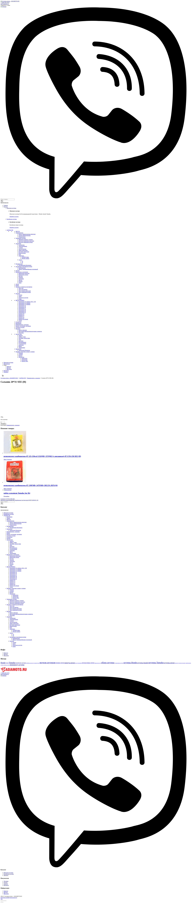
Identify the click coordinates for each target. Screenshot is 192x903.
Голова (20, 295)
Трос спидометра (23, 289)
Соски (20, 320)
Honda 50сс (24, 358)
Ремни (17, 285)
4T (22, 262)
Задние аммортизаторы (24, 235)
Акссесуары (19, 334)
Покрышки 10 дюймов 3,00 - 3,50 (27, 301)
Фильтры (18, 328)
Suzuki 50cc (24, 359)
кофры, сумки (22, 336)
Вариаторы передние (24, 273)
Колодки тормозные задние (26, 242)
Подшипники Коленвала (25, 265)
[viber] (96, 198)
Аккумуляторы (22, 249)
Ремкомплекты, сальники (22, 324)
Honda (3, 663)
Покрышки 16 (22, 307)
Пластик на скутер (23, 297)
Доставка (6, 881)
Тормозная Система (21, 238)
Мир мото (9, 369)
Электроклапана (23, 246)
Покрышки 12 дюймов (24, 303)
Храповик (21, 278)
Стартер (21, 247)
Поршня (21, 353)
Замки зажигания (23, 250)
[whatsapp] (3, 6)
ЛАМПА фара (25, 257)
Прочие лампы (25, 258)
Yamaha (12, 663)
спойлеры (21, 345)
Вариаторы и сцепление (22, 272)
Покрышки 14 (22, 305)
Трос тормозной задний (25, 292)
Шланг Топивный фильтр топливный (28, 269)
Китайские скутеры (12, 219)
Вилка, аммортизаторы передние (27, 234)
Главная (6, 205)
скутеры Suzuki (142, 663)
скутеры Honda (130, 662)
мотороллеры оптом (88, 663)
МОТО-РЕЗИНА (20, 300)
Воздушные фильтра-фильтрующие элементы (30, 331)
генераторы (22, 245)
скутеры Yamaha (156, 662)
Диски (17, 284)
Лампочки (21, 255)
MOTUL (18, 231)
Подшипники (19, 263)
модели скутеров (47, 662)
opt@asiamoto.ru (5, 4)
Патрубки (21, 332)
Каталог (6, 206)
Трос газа (21, 288)
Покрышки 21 (22, 312)
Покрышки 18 (22, 309)
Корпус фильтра (23, 330)
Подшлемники (22, 342)
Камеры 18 (21, 318)
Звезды (20, 280)
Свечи (20, 259)
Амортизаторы (19, 232)
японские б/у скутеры (17, 665)
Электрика (18, 243)
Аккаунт (6, 884)
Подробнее (6, 496)
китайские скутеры (21, 663)
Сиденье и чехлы (20, 327)
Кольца (20, 355)
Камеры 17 (21, 316)
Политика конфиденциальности (9, 897)
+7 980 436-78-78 (5, 2)
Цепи (20, 282)
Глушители (18, 322)
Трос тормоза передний (25, 291)
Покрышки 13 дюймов (24, 304)
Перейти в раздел (14, 216)
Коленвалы (18, 323)
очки (20, 339)
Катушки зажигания (24, 251)
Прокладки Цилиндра (24, 350)
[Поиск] (2, 201)
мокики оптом (60, 663)
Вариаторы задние (23, 274)
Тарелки (21, 277)
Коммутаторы (22, 253)
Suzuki (7, 662)
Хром (20, 296)
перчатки (21, 341)
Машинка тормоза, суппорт (26, 239)
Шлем (20, 346)
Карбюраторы (22, 268)
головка (21, 354)
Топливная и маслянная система (24, 266)
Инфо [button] (5, 365)
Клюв (20, 299)
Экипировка (22, 347)
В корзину (3, 423)
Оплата (5, 882)
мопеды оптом (69, 663)
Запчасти (6, 875)
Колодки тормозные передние (26, 241)
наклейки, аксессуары (24, 338)
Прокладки (18, 349)
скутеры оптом (169, 663)
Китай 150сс (25, 361)
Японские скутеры (11, 208)
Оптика (18, 270)
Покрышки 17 (22, 308)
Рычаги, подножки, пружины (23, 326)
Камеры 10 (21, 313)
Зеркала (21, 335)
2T (22, 261)
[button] (4, 202)
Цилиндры (21, 357)
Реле (20, 254)
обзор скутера (107, 662)
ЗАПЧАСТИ (10, 230)
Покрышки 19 (22, 311)
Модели (9, 368)
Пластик (18, 293)
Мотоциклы (7, 363)
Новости (9, 366)
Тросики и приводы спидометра (24, 286)
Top (1, 899)
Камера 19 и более (23, 319)
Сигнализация (22, 343)
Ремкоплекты (22, 236)
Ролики (20, 281)
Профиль (6, 372)
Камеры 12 (21, 315)
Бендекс (21, 276)
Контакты (6, 370)
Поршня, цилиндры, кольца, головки (25, 351)
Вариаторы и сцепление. (13, 554)
